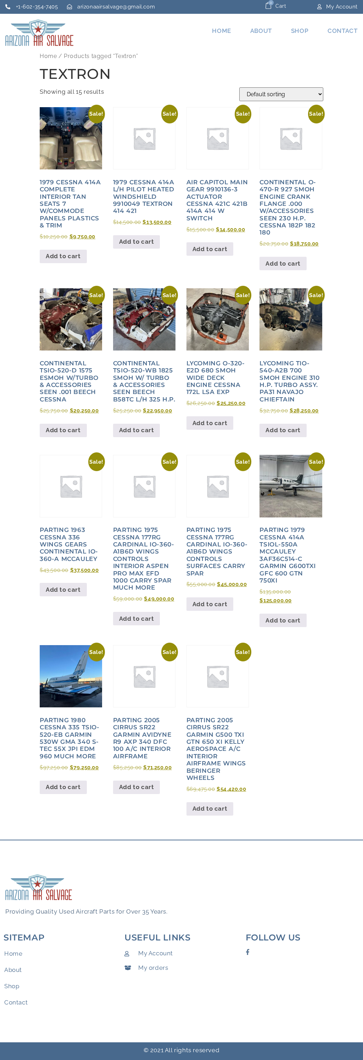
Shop (299, 30)
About (261, 30)
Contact (342, 30)
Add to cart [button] (63, 256)
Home (221, 30)
